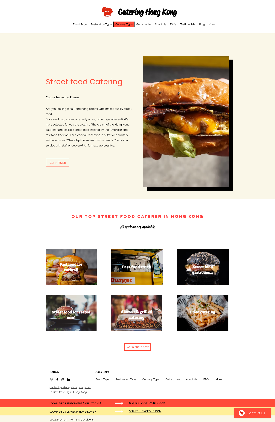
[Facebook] (57, 380)
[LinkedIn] (68, 380)
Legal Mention (58, 419)
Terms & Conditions (82, 419)
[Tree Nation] (52, 380)
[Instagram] (63, 380)
